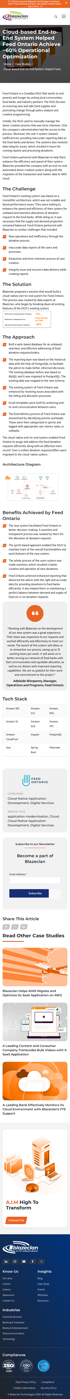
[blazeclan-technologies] (6, 1261)
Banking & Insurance (13, 1322)
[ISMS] (26, 1366)
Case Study (43, 1284)
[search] (56, 16)
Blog (40, 1278)
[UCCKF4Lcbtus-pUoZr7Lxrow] (23, 1261)
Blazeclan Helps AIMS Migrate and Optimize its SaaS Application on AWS (32, 993)
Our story (7, 1278)
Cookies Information (24, 1388)
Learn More (33, 6)
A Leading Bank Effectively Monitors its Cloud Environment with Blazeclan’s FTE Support (34, 1109)
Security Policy (49, 1388)
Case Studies (23, 64)
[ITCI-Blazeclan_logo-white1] (20, 1243)
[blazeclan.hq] (32, 1261)
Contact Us (8, 1301)
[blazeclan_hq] (41, 1261)
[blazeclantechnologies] (15, 1261)
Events (41, 1289)
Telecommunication (13, 1333)
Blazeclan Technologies (22, 1394)
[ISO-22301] (9, 1366)
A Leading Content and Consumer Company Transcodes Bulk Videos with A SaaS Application (35, 1050)
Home (7, 64)
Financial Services (12, 1317)
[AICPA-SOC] (44, 1366)
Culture (7, 1284)
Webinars (43, 1295)
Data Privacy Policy (26, 1382)
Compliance (47, 1382)
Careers (7, 1289)
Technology (9, 1339)
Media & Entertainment (15, 1328)
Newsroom (8, 1295)
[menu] (63, 16)
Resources (43, 1301)
